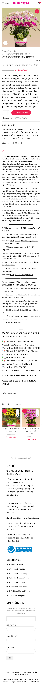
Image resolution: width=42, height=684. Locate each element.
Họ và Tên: (11, 625)
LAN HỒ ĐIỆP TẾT (20, 129)
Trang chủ (6, 51)
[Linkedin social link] (18, 143)
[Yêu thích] (17, 411)
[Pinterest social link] (16, 143)
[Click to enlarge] (5, 43)
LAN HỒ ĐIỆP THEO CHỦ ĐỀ (15, 54)
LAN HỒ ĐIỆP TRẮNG (21, 138)
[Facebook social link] (11, 143)
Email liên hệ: (12, 636)
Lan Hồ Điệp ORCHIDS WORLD (24, 375)
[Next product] (39, 61)
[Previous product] (35, 61)
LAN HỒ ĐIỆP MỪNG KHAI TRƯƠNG (18, 57)
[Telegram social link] (21, 143)
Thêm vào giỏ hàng (21, 113)
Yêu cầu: (10, 647)
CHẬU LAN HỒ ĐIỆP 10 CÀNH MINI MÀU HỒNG (31, 431)
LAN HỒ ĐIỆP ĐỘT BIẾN (22, 132)
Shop (16, 51)
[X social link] (13, 143)
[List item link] (21, 564)
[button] (17, 415)
